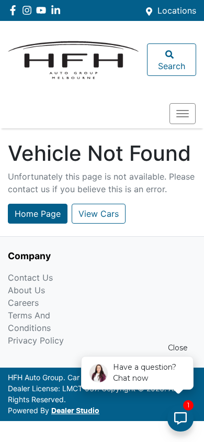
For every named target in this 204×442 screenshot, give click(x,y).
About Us (26, 290)
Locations (176, 10)
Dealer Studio (75, 411)
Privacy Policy (36, 340)
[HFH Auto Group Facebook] (15, 10)
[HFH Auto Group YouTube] (43, 10)
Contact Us (30, 277)
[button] (182, 113)
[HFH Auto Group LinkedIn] (58, 10)
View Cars (98, 213)
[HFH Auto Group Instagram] (29, 10)
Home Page (38, 213)
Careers (23, 302)
